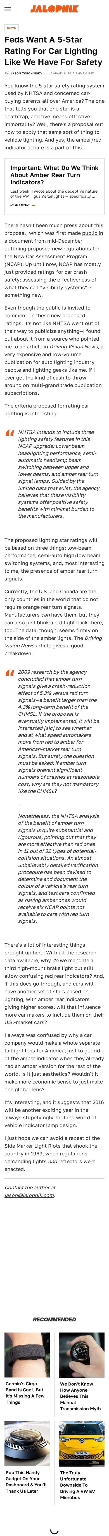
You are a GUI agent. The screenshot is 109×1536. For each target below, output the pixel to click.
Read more (20, 205)
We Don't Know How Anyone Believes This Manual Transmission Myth (80, 1396)
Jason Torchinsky (26, 73)
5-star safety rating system (71, 86)
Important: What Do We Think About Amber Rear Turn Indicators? (54, 175)
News (11, 27)
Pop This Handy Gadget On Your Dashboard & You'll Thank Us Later (26, 1482)
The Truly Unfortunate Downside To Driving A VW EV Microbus (77, 1485)
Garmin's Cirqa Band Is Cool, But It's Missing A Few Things (25, 1393)
